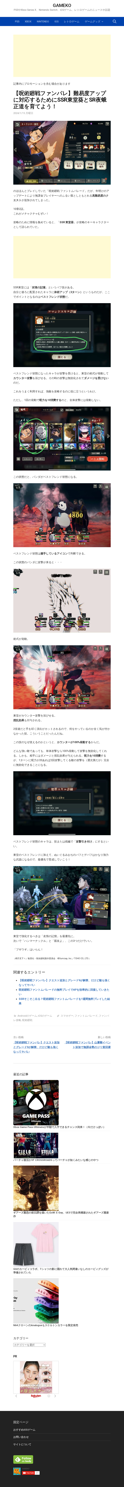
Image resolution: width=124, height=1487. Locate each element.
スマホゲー (67, 1015)
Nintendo (43, 21)
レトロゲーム (71, 21)
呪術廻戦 (27, 1020)
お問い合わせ (21, 1436)
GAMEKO (62, 5)
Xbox (28, 21)
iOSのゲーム (45, 1015)
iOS (56, 21)
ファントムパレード (86, 1015)
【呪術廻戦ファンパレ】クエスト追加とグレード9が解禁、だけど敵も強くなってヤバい (36, 1047)
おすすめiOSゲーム (24, 1429)
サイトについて (22, 1444)
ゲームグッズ (92, 21)
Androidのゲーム (27, 1015)
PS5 (17, 21)
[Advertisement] (62, 56)
